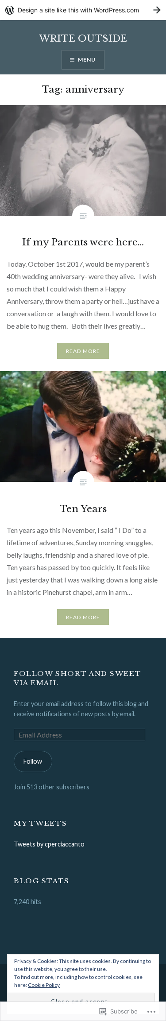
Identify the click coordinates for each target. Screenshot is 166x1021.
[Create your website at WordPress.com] (83, 10)
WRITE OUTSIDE (83, 38)
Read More (83, 351)
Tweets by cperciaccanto (49, 844)
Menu (87, 59)
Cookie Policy (44, 985)
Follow (32, 761)
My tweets (40, 823)
